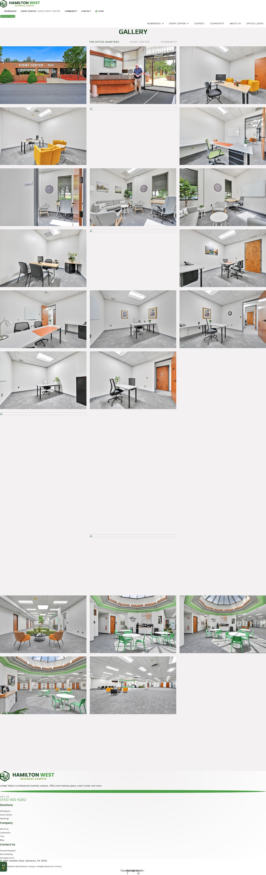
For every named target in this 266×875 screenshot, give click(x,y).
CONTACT (199, 23)
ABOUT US (235, 23)
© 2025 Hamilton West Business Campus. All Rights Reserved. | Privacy (31, 866)
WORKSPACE (154, 23)
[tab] (104, 42)
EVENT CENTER (177, 23)
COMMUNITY (217, 23)
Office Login (254, 23)
